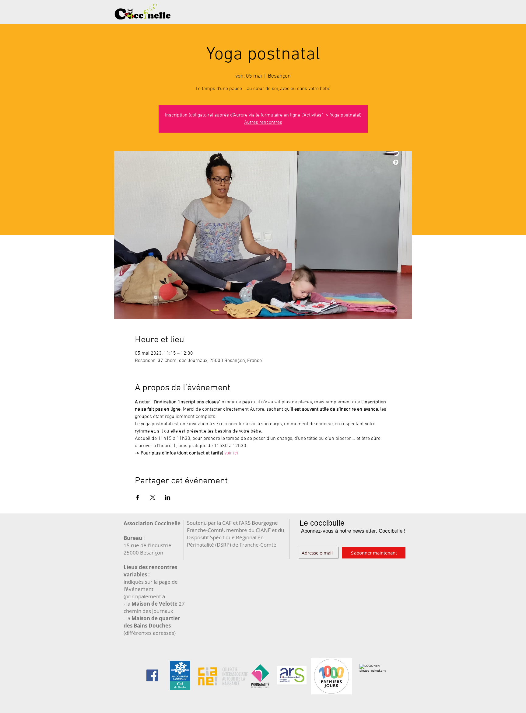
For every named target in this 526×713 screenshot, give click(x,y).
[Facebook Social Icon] (152, 675)
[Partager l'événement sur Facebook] (138, 497)
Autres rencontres (263, 123)
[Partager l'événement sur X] (153, 497)
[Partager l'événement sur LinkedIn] (167, 497)
